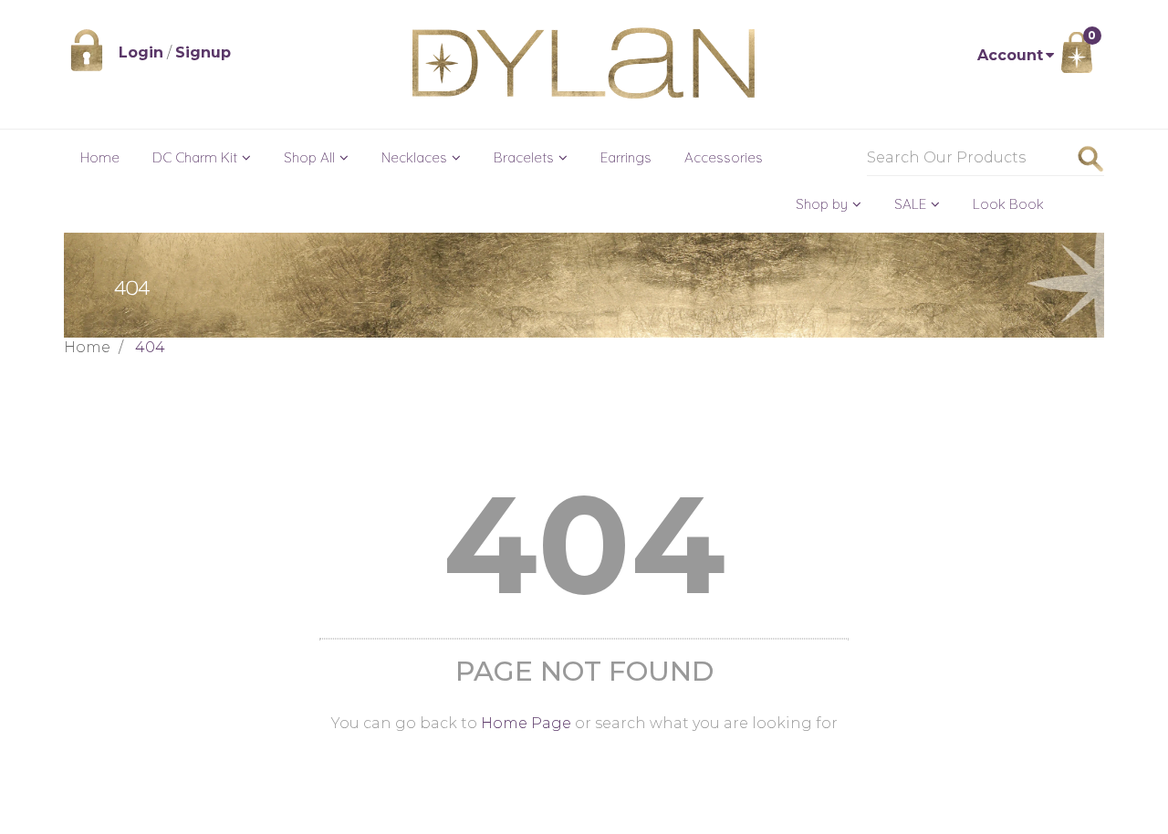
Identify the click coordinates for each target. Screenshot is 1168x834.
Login (141, 52)
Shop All (309, 157)
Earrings (626, 157)
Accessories (723, 157)
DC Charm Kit (194, 157)
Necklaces (414, 157)
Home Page (526, 723)
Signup (203, 52)
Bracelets (524, 157)
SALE (910, 204)
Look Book (1008, 204)
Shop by (822, 204)
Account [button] (1010, 55)
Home (100, 157)
